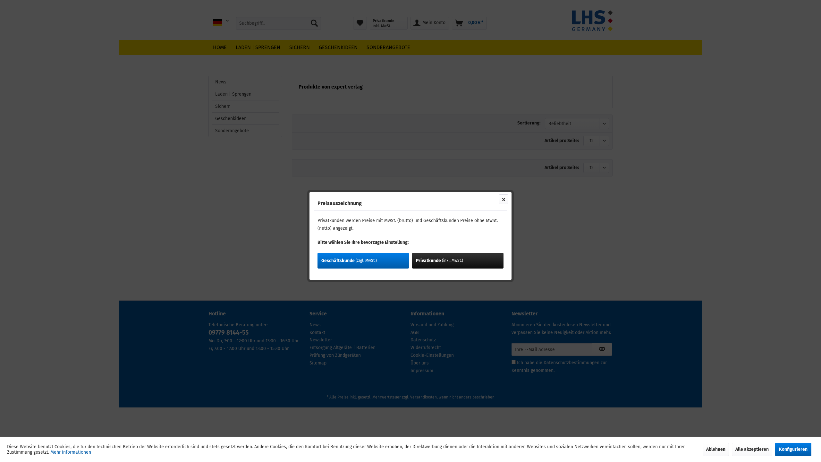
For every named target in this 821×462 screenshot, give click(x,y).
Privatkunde (439, 260)
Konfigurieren (793, 449)
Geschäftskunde (349, 260)
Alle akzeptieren (752, 449)
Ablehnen (715, 449)
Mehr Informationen (70, 452)
